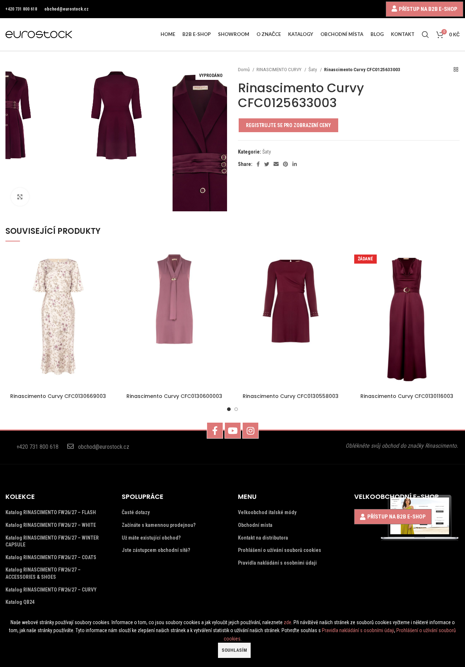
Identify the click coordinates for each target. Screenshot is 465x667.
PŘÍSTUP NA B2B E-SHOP (428, 9)
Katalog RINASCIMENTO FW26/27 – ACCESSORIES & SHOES (43, 573)
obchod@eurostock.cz (66, 9)
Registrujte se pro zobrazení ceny (288, 125)
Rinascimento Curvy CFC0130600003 (174, 396)
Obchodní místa (255, 525)
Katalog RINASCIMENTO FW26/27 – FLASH (50, 512)
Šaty (313, 69)
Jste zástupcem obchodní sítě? (156, 550)
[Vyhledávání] (425, 34)
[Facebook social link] (258, 164)
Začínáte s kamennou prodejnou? (158, 525)
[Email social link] (276, 164)
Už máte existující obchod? (151, 538)
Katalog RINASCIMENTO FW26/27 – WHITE (50, 525)
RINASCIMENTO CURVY (279, 69)
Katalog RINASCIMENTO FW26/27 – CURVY (51, 590)
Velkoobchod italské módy (267, 512)
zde (287, 622)
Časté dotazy (136, 512)
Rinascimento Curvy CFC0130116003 (406, 396)
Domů (244, 69)
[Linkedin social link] (294, 164)
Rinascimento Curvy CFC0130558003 (291, 396)
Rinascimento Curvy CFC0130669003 (58, 396)
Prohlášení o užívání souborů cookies (279, 550)
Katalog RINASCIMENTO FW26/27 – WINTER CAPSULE (52, 541)
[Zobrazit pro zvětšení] (20, 197)
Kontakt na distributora (263, 538)
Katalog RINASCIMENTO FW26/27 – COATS (50, 557)
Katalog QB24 (20, 602)
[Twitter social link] (266, 164)
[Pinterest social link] (285, 164)
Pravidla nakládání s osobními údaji (277, 563)
